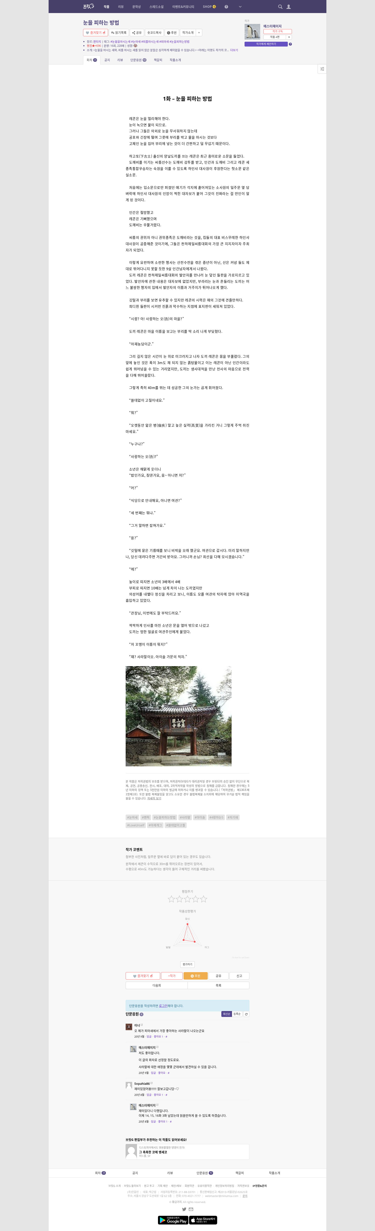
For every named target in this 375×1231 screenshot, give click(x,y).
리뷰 (120, 60)
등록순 (237, 1014)
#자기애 (233, 817)
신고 (239, 976)
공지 (107, 60)
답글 (149, 1036)
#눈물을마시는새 (120, 41)
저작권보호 (243, 1186)
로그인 (163, 1006)
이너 (137, 1025)
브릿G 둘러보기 (132, 1186)
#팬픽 (146, 817)
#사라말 (185, 817)
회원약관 (189, 1186)
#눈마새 (136, 41)
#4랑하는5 (216, 817)
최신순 (226, 1014)
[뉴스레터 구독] (191, 1209)
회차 (91, 60)
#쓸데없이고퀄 (175, 825)
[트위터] (184, 1209)
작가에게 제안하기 (266, 44)
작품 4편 (275, 37)
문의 (245, 1196)
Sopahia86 (142, 1083)
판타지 (97, 41)
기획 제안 (163, 1186)
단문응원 (138, 60)
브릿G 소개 (115, 1186)
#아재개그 (155, 825)
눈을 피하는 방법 (101, 22)
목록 (218, 985)
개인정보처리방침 (224, 1186)
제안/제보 (176, 1186)
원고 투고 (149, 1186)
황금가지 (177, 1202)
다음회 (157, 985)
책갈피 (158, 60)
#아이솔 (200, 817)
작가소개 (188, 32)
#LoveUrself (135, 825)
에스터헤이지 (272, 26)
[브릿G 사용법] (226, 6)
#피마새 (164, 41)
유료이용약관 (204, 1186)
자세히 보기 (154, 798)
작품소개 (175, 60)
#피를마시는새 (150, 41)
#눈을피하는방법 (179, 41)
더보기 (234, 50)
